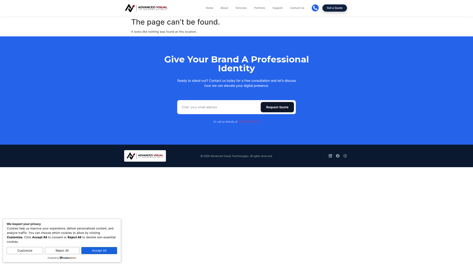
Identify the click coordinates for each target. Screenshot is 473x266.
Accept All (99, 250)
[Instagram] (345, 156)
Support (278, 7)
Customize (24, 250)
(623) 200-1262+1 (249, 121)
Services (241, 7)
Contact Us (297, 7)
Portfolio (259, 7)
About (224, 7)
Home (209, 7)
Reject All (62, 250)
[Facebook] (337, 156)
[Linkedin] (330, 156)
